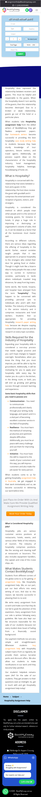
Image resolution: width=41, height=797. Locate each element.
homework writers (18, 134)
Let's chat (25, 782)
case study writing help (25, 141)
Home (6, 696)
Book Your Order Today (20, 513)
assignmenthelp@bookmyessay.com (21, 2)
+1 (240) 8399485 (21, 5)
